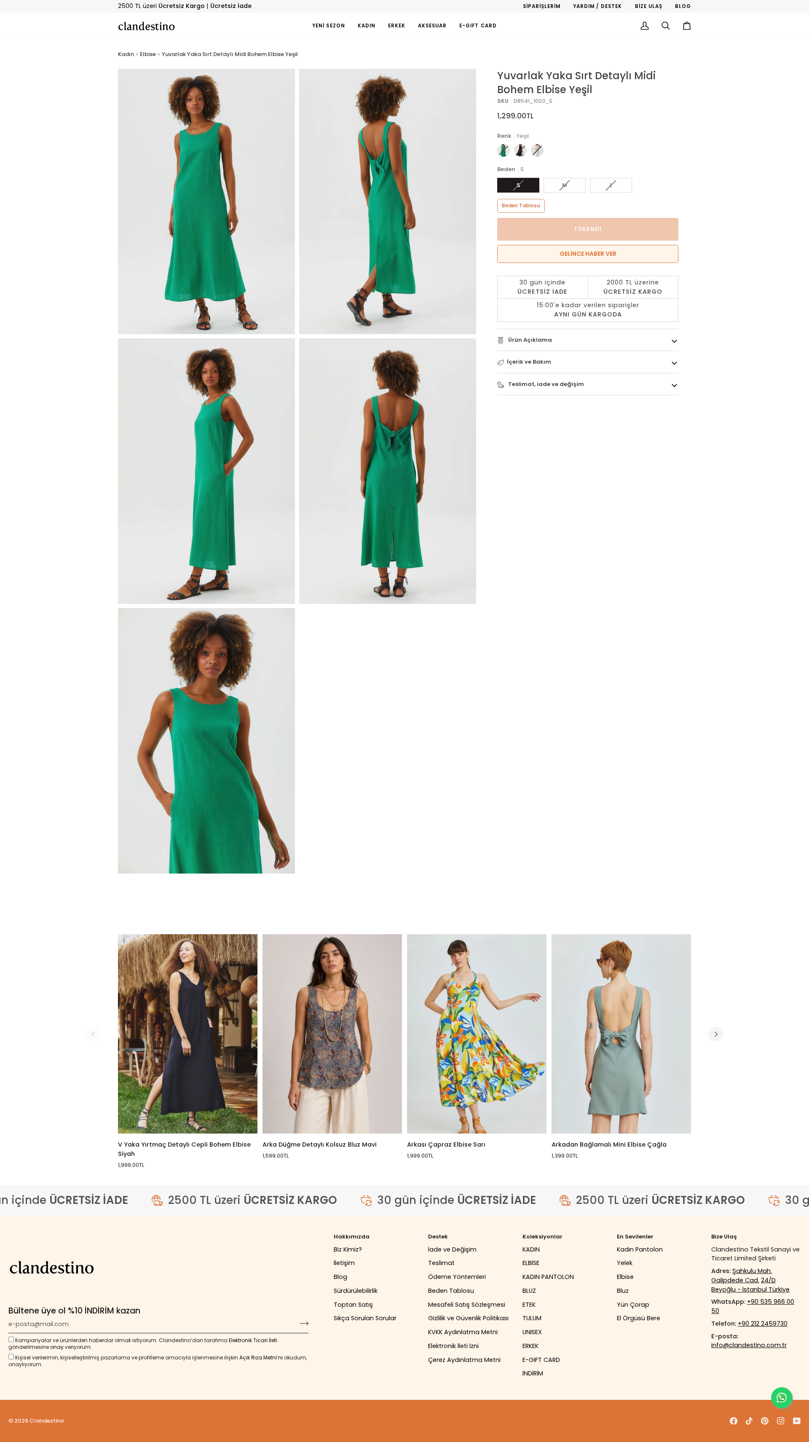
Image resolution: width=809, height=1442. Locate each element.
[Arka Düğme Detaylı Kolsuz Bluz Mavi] (332, 1034)
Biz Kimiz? (348, 1249)
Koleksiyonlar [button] (542, 1237)
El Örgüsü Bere (638, 1318)
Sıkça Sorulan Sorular (365, 1318)
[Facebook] (733, 1421)
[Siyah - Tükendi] (522, 152)
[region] (587, 299)
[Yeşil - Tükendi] (505, 152)
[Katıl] (301, 1323)
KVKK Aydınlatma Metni (463, 1332)
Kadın (126, 54)
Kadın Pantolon (640, 1249)
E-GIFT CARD (541, 1360)
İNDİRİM (532, 1373)
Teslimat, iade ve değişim (545, 384)
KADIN (531, 1249)
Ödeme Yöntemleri (457, 1277)
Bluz (623, 1291)
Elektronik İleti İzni (453, 1346)
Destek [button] (438, 1237)
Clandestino (46, 1421)
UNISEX (532, 1332)
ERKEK (530, 1346)
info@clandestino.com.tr (749, 1345)
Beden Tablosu (521, 205)
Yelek (624, 1263)
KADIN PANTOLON (548, 1277)
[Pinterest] (765, 1421)
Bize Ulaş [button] (724, 1237)
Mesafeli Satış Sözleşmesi (466, 1304)
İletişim (344, 1263)
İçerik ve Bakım (529, 362)
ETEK (529, 1304)
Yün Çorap (633, 1304)
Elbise (148, 54)
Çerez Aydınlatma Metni (464, 1360)
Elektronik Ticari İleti (253, 1340)
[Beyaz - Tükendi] (537, 152)
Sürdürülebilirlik (356, 1291)
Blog (340, 1277)
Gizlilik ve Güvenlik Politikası (468, 1318)
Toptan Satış (353, 1304)
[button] (366, 26)
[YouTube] (797, 1421)
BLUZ (529, 1291)
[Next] (715, 1034)
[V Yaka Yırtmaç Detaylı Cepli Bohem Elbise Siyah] (187, 1034)
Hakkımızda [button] (352, 1237)
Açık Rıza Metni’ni (261, 1357)
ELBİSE (530, 1263)
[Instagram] (781, 1421)
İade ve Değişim (452, 1249)
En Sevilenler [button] (635, 1237)
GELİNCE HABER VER (588, 253)
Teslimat (441, 1263)
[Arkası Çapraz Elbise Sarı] (476, 1034)
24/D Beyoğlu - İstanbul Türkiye (750, 1285)
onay (57, 1347)
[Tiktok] (749, 1421)
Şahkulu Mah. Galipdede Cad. (741, 1275)
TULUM (531, 1318)
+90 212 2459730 (763, 1323)
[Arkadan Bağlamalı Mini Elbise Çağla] (621, 1034)
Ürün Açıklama (529, 340)
